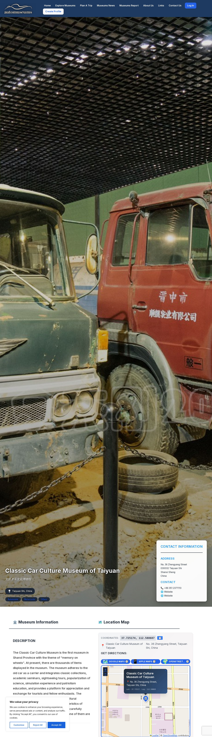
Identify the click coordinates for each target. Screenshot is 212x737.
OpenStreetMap (170, 735)
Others (44, 599)
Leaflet (155, 735)
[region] (37, 714)
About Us (148, 5)
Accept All (56, 725)
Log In (190, 5)
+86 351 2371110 (172, 588)
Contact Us (175, 5)
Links (161, 5)
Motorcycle (29, 599)
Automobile (13, 599)
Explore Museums (65, 5)
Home (47, 5)
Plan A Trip (86, 5)
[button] (146, 698)
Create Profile (53, 11)
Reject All (38, 725)
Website (168, 591)
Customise (19, 725)
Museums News (106, 5)
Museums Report (129, 5)
